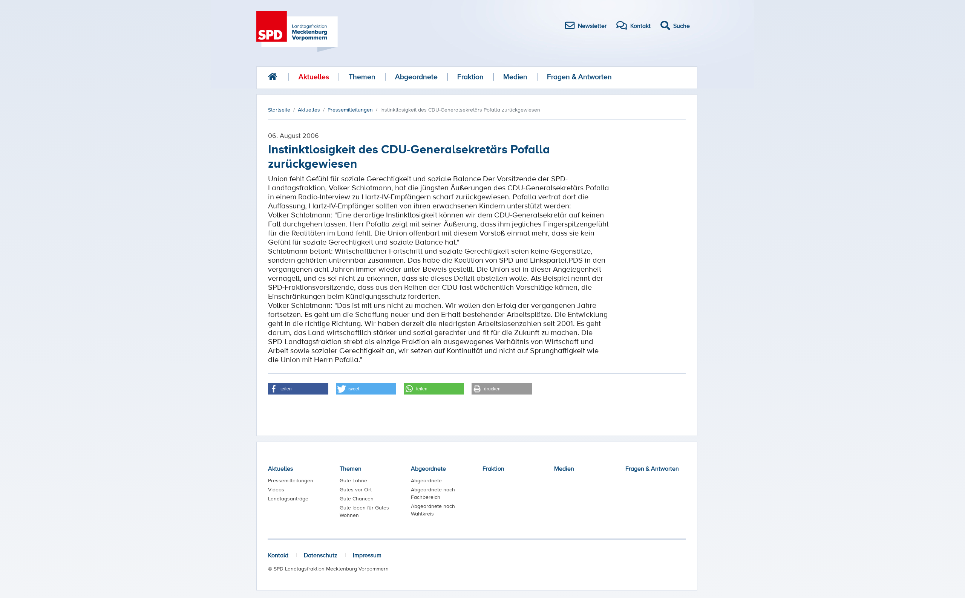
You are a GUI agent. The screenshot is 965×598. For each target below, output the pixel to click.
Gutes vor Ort (356, 489)
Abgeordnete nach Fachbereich (433, 493)
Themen (362, 77)
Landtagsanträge (288, 498)
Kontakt (278, 555)
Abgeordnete (416, 77)
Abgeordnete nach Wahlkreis (433, 509)
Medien (515, 77)
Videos (276, 489)
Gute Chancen (357, 498)
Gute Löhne (353, 480)
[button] (298, 389)
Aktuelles (314, 77)
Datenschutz (320, 555)
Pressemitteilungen (290, 480)
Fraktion (470, 77)
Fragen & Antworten (579, 77)
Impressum (367, 555)
